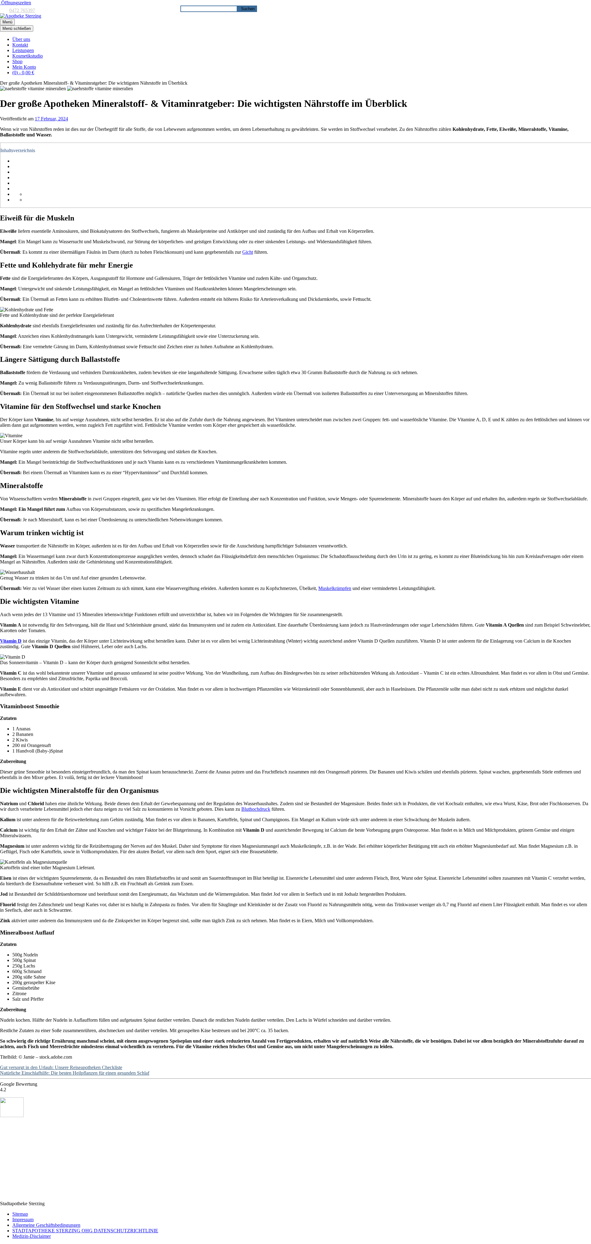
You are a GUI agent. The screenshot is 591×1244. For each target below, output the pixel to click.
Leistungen (23, 50)
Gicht (247, 252)
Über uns (21, 39)
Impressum (23, 1219)
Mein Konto (24, 67)
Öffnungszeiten (15, 2)
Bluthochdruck (255, 809)
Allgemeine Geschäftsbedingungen (46, 1225)
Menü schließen (16, 28)
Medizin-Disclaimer (31, 1236)
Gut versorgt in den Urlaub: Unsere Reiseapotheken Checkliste (61, 1067)
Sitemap (20, 1214)
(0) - (23, 72)
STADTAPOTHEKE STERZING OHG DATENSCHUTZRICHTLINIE (85, 1230)
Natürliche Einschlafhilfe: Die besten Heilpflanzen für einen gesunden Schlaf (74, 1073)
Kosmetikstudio (27, 56)
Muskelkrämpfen (334, 588)
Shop (17, 61)
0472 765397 (22, 10)
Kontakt (20, 44)
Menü (7, 22)
